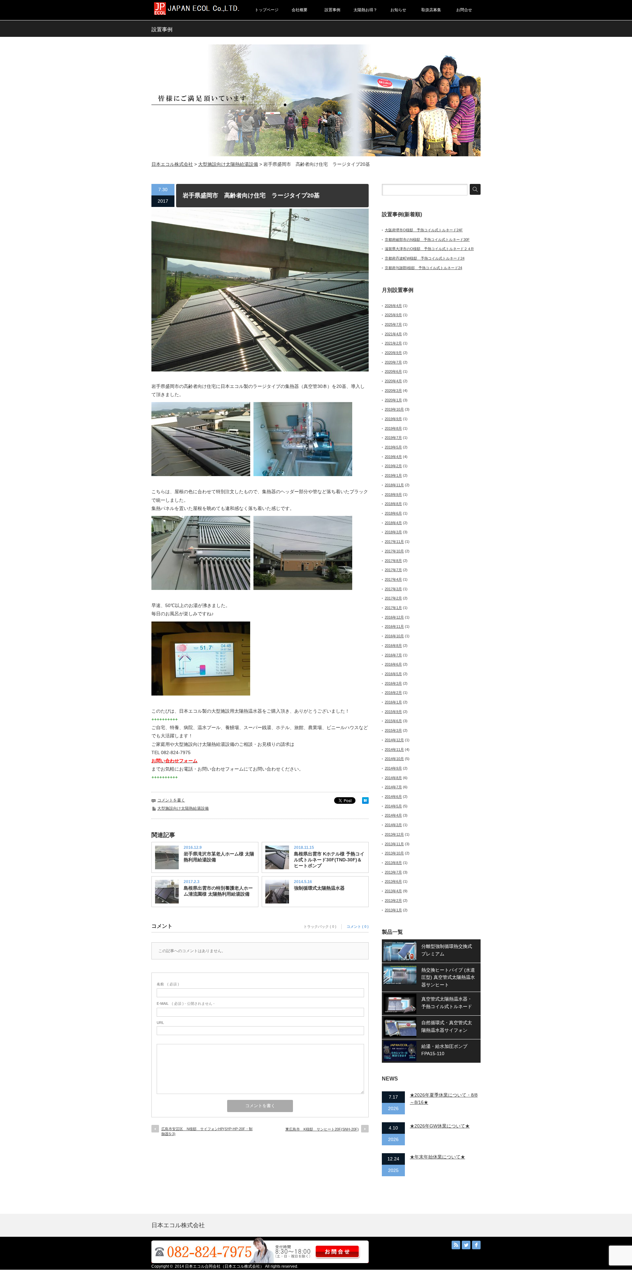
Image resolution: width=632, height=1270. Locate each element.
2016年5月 (393, 674)
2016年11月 (394, 626)
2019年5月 (393, 447)
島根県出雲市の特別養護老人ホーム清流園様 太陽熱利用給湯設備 (218, 891)
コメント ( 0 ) (358, 926)
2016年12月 (394, 617)
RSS (456, 1245)
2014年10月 (394, 759)
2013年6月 (393, 881)
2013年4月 (393, 891)
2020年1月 (393, 400)
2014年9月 (393, 768)
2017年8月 (393, 561)
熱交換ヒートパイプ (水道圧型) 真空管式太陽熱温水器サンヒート (448, 977)
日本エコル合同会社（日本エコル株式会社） (224, 1266)
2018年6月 (393, 513)
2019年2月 (393, 466)
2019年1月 (393, 475)
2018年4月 (393, 523)
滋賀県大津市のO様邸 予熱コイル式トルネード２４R (429, 249)
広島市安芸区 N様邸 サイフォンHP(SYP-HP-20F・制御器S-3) (206, 1131)
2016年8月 (393, 646)
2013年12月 (394, 834)
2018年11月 (394, 485)
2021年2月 (393, 343)
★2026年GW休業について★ (440, 1126)
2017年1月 (393, 608)
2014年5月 (393, 806)
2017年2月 (393, 598)
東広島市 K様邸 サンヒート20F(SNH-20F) (322, 1129)
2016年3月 (393, 683)
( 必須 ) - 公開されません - (186, 1003)
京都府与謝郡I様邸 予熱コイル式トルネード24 (423, 268)
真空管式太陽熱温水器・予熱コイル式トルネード (446, 1002)
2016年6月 (393, 664)
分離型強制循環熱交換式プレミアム (446, 950)
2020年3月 (393, 391)
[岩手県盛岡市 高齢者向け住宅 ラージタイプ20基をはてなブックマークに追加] (365, 802)
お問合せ (464, 10)
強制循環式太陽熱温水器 (319, 888)
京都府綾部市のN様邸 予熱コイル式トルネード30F (427, 239)
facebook (476, 1245)
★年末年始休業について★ (437, 1156)
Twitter (466, 1245)
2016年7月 (393, 655)
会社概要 (299, 10)
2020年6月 (393, 371)
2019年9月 (393, 419)
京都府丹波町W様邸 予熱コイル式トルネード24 (424, 258)
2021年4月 (393, 334)
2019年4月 (393, 457)
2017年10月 (394, 551)
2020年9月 (393, 353)
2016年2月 (393, 693)
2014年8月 (393, 778)
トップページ (266, 10)
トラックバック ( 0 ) (319, 926)
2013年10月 (394, 853)
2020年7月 (393, 362)
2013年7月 (393, 872)
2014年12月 (394, 740)
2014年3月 (393, 825)
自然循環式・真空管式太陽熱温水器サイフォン (446, 1026)
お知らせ (398, 10)
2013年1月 (393, 910)
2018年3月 (393, 532)
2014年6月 (393, 797)
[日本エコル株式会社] (196, 13)
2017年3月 (393, 589)
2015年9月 (393, 712)
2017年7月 (393, 570)
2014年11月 (394, 749)
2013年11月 (394, 844)
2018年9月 (393, 494)
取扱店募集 (431, 10)
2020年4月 (393, 381)
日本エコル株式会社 (172, 164)
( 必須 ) (168, 984)
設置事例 (332, 10)
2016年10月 (394, 636)
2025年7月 (393, 324)
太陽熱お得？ (365, 10)
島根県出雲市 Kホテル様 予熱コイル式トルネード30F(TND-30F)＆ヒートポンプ (329, 859)
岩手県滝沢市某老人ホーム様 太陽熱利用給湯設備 (219, 856)
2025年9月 (393, 315)
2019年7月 (393, 438)
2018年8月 (393, 504)
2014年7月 (393, 787)
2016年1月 (393, 702)
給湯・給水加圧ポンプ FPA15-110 (446, 1050)
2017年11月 (394, 542)
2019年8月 (393, 428)
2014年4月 (393, 815)
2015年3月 (393, 730)
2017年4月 (393, 579)
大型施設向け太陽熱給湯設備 (228, 164)
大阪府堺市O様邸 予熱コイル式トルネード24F (424, 230)
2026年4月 (393, 306)
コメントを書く (171, 800)
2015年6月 (393, 721)
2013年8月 (393, 863)
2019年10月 (394, 409)
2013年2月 (393, 900)
